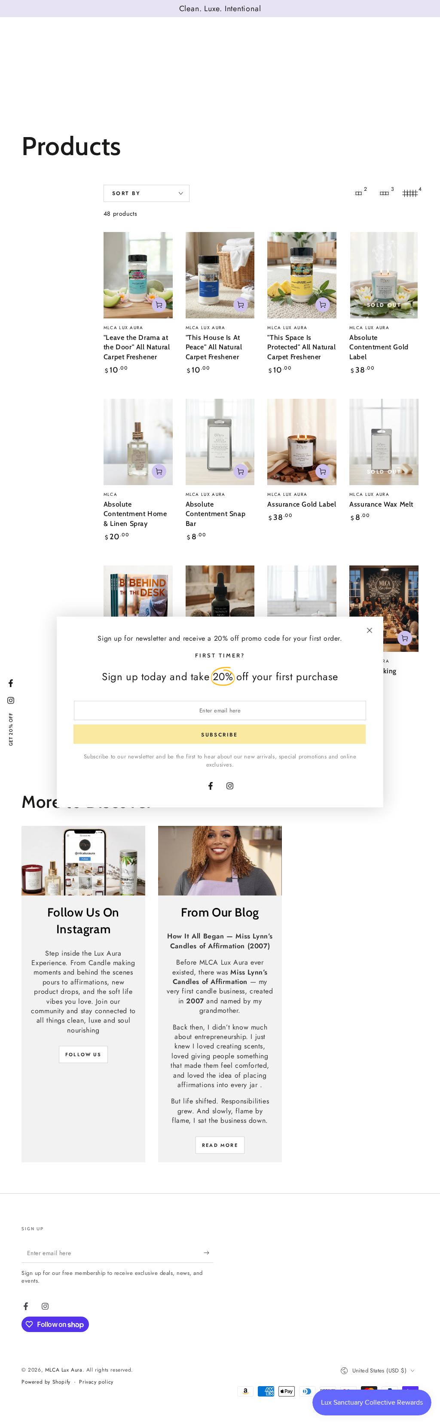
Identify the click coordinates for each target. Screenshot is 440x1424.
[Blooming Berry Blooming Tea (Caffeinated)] (301, 608)
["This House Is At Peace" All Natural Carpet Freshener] (220, 275)
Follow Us (83, 1054)
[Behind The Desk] (138, 608)
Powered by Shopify (45, 1382)
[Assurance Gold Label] (301, 442)
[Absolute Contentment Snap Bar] (220, 442)
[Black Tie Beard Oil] (220, 608)
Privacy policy (96, 1382)
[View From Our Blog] (220, 860)
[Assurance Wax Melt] (384, 442)
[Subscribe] (209, 1253)
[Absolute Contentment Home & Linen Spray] (138, 442)
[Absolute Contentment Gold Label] (384, 275)
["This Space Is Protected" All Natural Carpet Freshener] (301, 275)
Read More (220, 1145)
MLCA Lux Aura (63, 1370)
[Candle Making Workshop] (384, 608)
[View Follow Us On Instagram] (83, 860)
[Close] (369, 630)
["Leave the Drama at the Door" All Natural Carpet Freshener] (138, 275)
